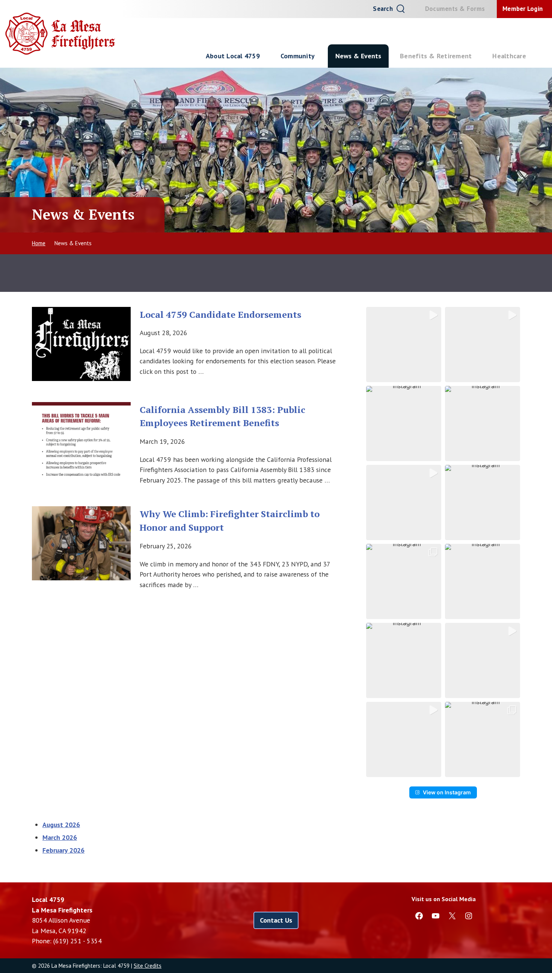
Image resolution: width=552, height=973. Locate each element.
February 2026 (63, 850)
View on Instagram (447, 792)
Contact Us (276, 920)
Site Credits (147, 965)
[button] (403, 344)
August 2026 (61, 824)
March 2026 (59, 837)
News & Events (358, 56)
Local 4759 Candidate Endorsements (220, 314)
